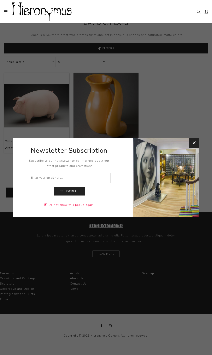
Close (194, 143)
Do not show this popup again (71, 205)
